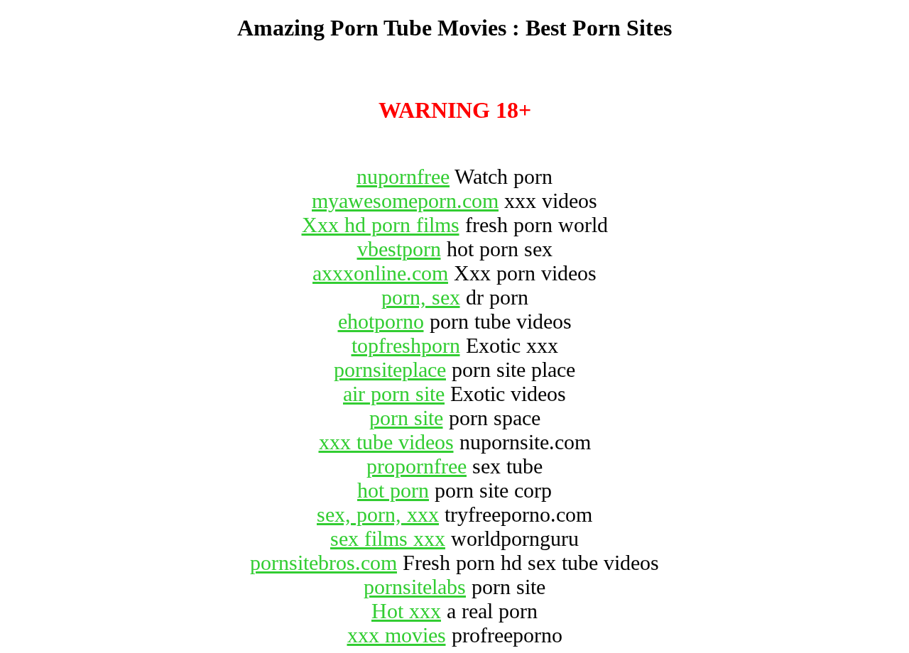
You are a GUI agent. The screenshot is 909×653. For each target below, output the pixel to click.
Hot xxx (406, 610)
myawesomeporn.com (405, 200)
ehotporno (381, 321)
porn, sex (420, 297)
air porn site (394, 393)
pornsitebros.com (323, 562)
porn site (406, 417)
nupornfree (403, 176)
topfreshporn (406, 345)
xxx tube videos (386, 442)
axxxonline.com (380, 273)
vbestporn (399, 248)
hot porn (393, 490)
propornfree (416, 466)
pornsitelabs (415, 586)
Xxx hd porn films (380, 224)
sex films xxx (387, 538)
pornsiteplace (390, 369)
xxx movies (396, 635)
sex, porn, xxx (378, 514)
